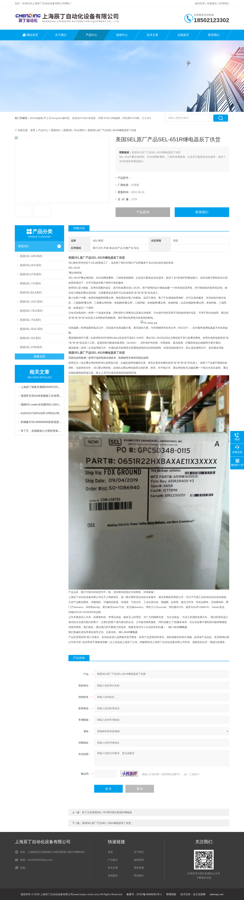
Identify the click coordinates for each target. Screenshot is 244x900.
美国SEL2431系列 (30, 265)
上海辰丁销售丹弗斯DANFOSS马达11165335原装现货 (41, 386)
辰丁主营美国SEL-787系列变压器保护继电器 (107, 812)
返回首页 (200, 3)
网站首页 (32, 34)
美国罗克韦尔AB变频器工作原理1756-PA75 (41, 395)
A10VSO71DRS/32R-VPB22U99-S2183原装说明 (41, 413)
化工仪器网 (199, 894)
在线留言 (212, 3)
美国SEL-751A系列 (74, 130)
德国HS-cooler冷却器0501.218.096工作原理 (41, 404)
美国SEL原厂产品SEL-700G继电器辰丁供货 (106, 823)
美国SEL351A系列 (31, 292)
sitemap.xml (216, 894)
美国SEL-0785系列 (31, 347)
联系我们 (224, 3)
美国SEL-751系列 (30, 319)
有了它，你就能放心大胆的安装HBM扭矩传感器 (41, 430)
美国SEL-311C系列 (31, 301)
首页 (32, 130)
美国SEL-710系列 (30, 283)
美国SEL (55, 130)
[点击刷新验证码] (129, 774)
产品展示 (113, 859)
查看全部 (39, 356)
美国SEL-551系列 (30, 338)
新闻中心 (122, 34)
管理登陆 (171, 894)
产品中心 (91, 34)
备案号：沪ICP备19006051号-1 (144, 894)
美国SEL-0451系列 (31, 256)
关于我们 (60, 34)
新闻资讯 (139, 859)
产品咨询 (142, 212)
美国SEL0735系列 (30, 274)
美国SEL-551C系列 (31, 328)
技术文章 (152, 34)
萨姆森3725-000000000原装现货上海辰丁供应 (41, 421)
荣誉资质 (139, 867)
